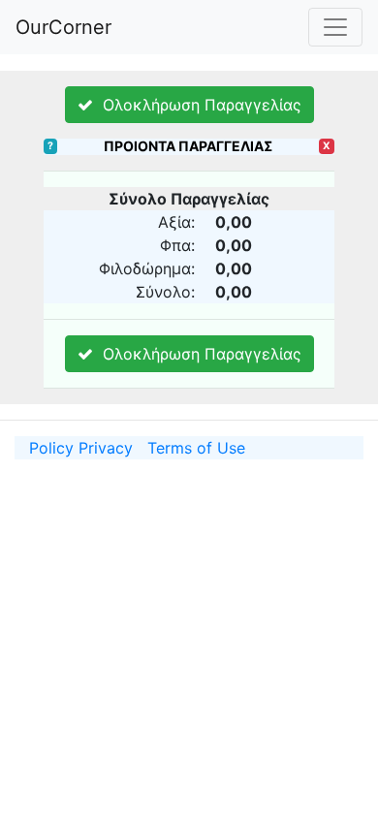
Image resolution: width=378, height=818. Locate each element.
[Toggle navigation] (335, 27)
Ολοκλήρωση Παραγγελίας (197, 104)
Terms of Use (196, 447)
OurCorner (63, 27)
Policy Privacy (81, 447)
